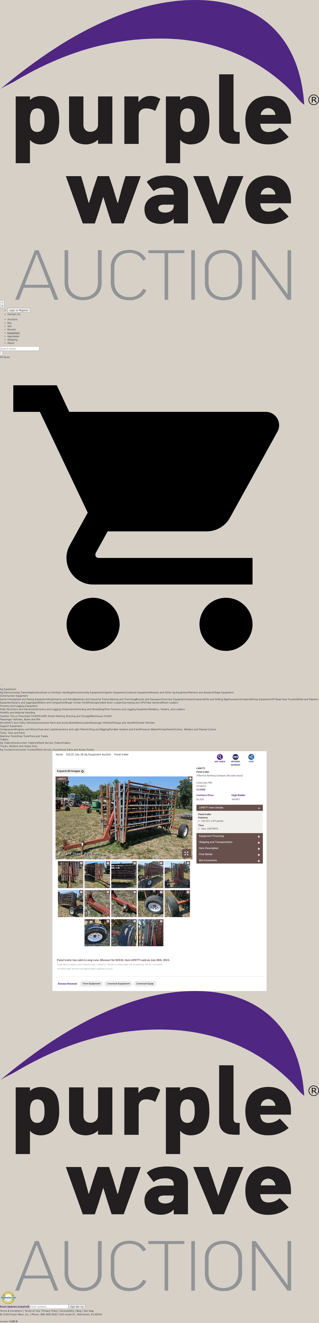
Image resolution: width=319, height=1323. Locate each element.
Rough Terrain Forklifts (78, 702)
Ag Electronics (8, 692)
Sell (9, 326)
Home (59, 754)
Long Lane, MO (204, 782)
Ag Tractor (22, 692)
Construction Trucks (23, 749)
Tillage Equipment (223, 692)
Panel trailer (121, 754)
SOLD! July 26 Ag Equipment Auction (88, 754)
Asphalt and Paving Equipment (29, 699)
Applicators (34, 692)
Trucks (90, 749)
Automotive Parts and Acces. (52, 722)
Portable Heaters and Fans (124, 729)
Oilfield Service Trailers (49, 742)
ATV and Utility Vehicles (22, 722)
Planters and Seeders (200, 692)
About (10, 342)
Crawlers (199, 699)
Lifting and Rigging (98, 729)
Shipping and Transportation (215, 842)
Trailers (4, 739)
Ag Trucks (5, 749)
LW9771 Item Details (211, 807)
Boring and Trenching (123, 699)
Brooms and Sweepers (149, 699)
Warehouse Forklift (101, 716)
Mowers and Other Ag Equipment (169, 692)
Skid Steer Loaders (112, 702)
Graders (245, 699)
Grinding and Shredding (90, 709)
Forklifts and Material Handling (17, 712)
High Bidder (238, 795)
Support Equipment (11, 725)
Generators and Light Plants (71, 729)
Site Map (89, 1310)
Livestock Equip (145, 983)
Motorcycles (83, 722)
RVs (135, 722)
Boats (72, 722)
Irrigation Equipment (114, 692)
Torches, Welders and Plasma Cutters (194, 729)
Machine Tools (8, 736)
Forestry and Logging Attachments (56, 709)
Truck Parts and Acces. (73, 749)
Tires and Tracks (38, 736)
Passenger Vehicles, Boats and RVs (20, 719)
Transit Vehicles (146, 722)
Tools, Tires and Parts (12, 732)
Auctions (12, 319)
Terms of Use (32, 1310)
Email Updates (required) (14, 1306)
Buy (9, 322)
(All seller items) (235, 775)
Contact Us (13, 314)
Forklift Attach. (47, 716)
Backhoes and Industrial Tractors (92, 699)
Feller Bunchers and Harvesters (18, 709)
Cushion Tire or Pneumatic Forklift (19, 716)
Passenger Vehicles (101, 722)
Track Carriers (153, 702)
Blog (78, 1310)
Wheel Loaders (169, 702)
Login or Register (19, 310)
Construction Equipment (14, 695)
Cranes (190, 699)
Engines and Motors (27, 729)
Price (205, 795)
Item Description (209, 848)
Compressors (7, 729)
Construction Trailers (24, 742)
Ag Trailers (6, 742)
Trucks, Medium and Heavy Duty (18, 746)
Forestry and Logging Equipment (19, 705)
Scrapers (96, 702)
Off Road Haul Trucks (283, 699)
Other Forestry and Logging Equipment (126, 709)
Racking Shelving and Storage (73, 716)
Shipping (12, 339)
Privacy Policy (50, 1310)
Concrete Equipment (174, 699)
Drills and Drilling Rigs (216, 699)
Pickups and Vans (122, 722)
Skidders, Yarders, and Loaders (167, 709)
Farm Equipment (91, 983)
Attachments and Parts (60, 699)
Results (11, 329)
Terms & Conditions (11, 1310)
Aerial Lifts (6, 699)
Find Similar (206, 854)
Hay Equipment (93, 692)
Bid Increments (208, 860)
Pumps (163, 729)
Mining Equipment (260, 699)
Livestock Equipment (138, 692)
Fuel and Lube (47, 729)
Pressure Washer (149, 729)
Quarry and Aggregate (25, 702)
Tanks (170, 729)
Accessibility (67, 1310)
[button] (159, 676)
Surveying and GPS (134, 702)
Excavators (234, 699)
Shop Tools (23, 736)
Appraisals (13, 336)
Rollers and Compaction (51, 702)
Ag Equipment (8, 689)
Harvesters (78, 692)
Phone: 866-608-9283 (44, 1314)
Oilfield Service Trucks (47, 749)
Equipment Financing (211, 835)
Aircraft (4, 722)
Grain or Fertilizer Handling (56, 692)
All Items (5, 357)
